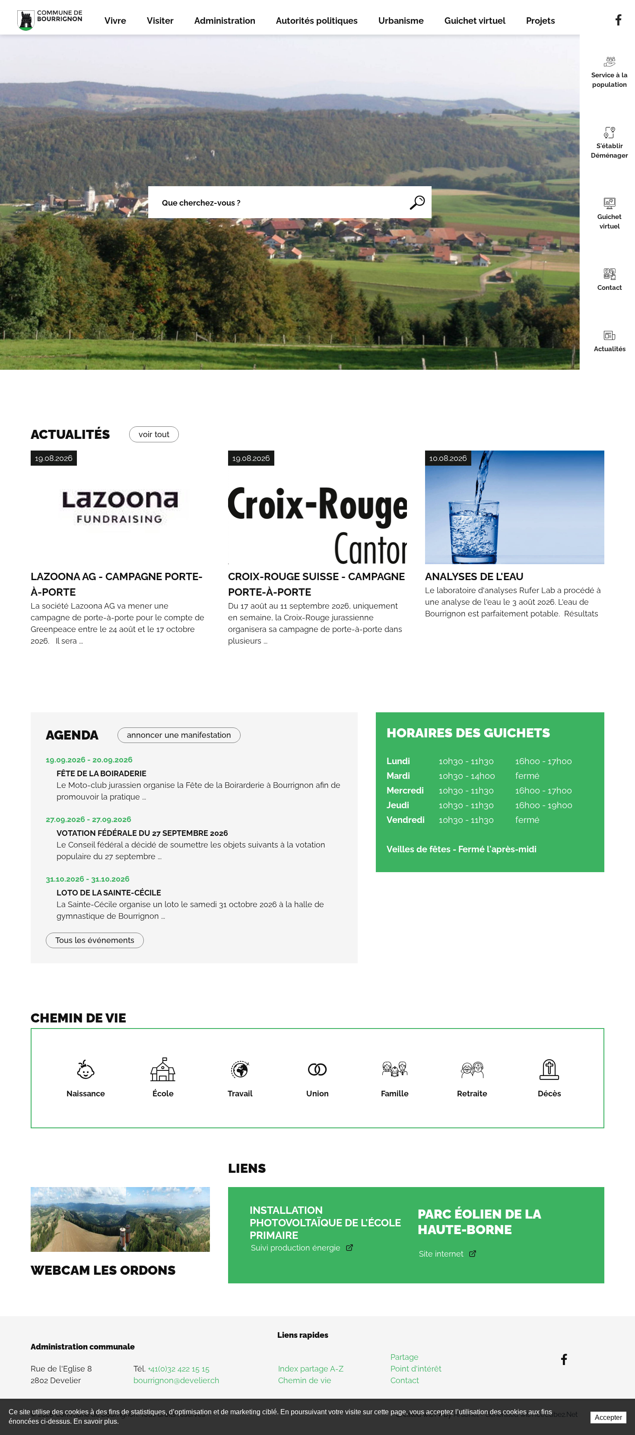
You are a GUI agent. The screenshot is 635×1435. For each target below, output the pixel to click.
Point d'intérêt (416, 1368)
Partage (405, 1357)
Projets (540, 21)
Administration (224, 21)
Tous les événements (94, 940)
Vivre (115, 21)
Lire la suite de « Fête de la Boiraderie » (194, 783)
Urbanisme (401, 21)
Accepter (608, 1417)
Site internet (441, 1253)
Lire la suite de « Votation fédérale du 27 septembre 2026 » (194, 843)
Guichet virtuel (474, 21)
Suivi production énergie (295, 1247)
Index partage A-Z (310, 1368)
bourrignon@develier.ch (176, 1380)
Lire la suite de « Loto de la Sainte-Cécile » (194, 903)
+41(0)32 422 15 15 (179, 1368)
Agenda (72, 735)
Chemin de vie (304, 1380)
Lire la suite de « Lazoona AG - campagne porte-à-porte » (120, 563)
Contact (405, 1380)
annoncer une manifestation (179, 735)
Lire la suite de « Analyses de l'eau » (514, 535)
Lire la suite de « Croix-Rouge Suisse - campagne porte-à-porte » (317, 563)
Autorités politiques (317, 21)
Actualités (70, 434)
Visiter (160, 21)
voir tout (154, 434)
